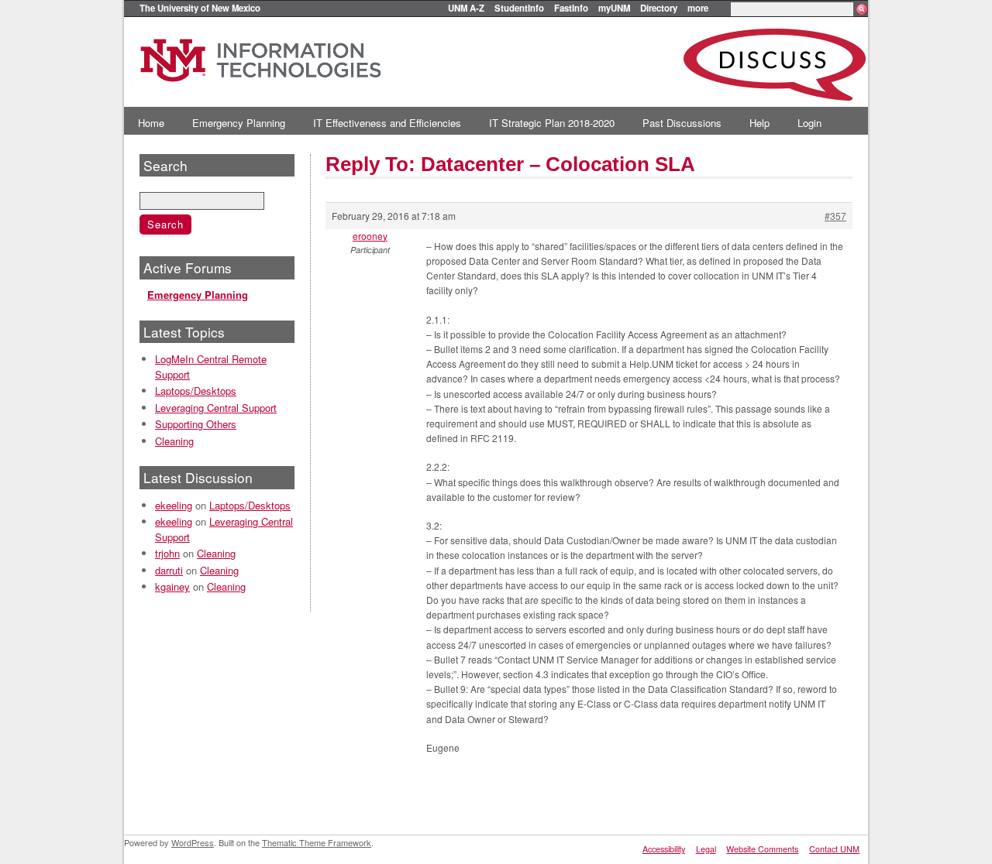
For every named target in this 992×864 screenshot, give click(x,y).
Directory (658, 8)
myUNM (614, 8)
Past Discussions (682, 122)
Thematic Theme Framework (316, 842)
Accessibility (663, 849)
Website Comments (762, 849)
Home (151, 122)
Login (809, 122)
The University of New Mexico (200, 8)
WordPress (192, 842)
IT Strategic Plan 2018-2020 (552, 122)
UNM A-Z (466, 8)
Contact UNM (834, 849)
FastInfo (571, 8)
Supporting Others (195, 424)
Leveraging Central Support (216, 407)
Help (759, 122)
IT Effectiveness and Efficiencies (387, 122)
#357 (835, 215)
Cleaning (174, 441)
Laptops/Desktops (195, 390)
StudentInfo (519, 8)
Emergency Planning (238, 122)
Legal (706, 849)
